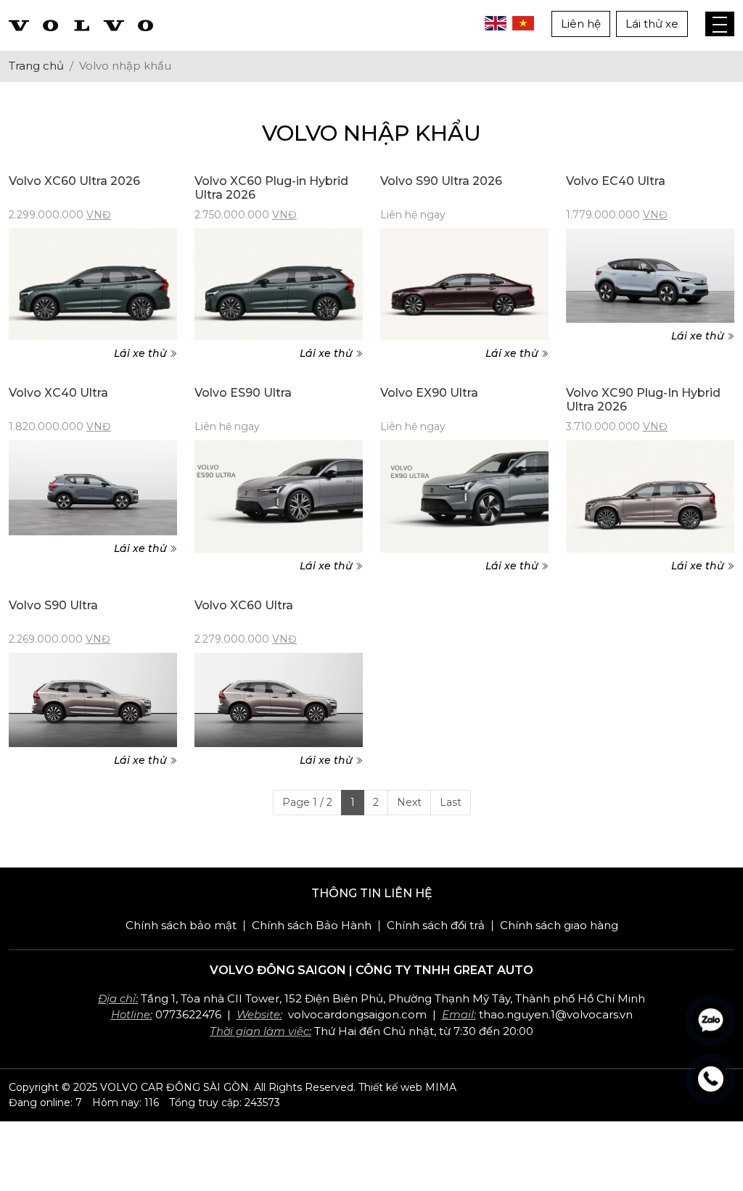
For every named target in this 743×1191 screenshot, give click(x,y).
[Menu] (720, 24)
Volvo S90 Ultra (53, 605)
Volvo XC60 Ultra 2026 (74, 181)
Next (409, 802)
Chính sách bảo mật (181, 925)
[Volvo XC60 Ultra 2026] (93, 284)
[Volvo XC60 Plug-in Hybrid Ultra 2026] (278, 284)
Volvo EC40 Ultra (615, 181)
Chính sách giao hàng (559, 925)
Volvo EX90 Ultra (429, 393)
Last (450, 802)
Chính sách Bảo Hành (312, 925)
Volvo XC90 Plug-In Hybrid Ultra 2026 (643, 399)
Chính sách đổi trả (436, 925)
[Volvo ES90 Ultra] (278, 496)
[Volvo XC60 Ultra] (278, 700)
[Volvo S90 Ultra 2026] (464, 284)
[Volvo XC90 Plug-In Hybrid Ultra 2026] (650, 496)
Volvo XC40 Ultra (58, 393)
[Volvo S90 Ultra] (93, 700)
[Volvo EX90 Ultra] (464, 496)
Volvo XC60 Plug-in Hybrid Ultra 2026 (271, 188)
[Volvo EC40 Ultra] (650, 275)
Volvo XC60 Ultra (243, 605)
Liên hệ (581, 23)
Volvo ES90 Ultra (243, 393)
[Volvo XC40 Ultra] (93, 487)
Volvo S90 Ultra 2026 (441, 181)
